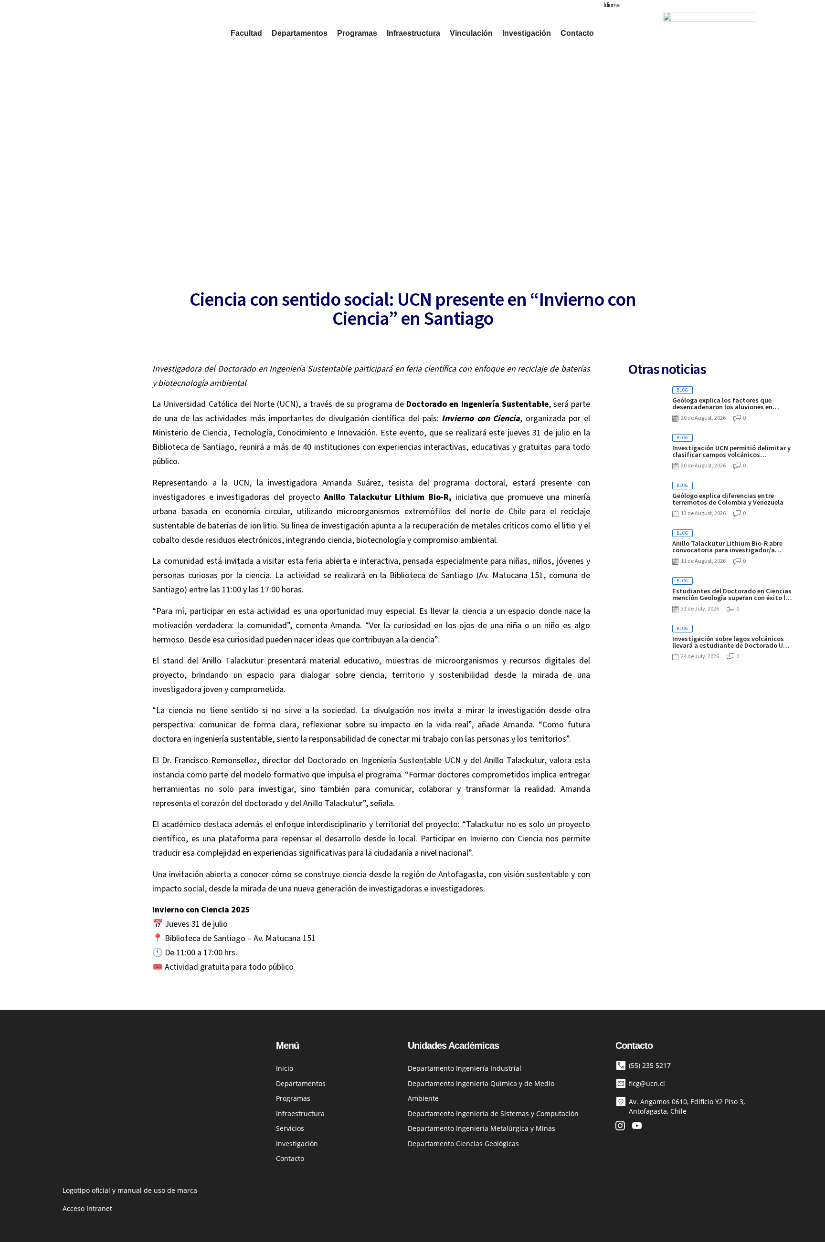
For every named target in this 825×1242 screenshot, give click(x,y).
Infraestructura (413, 33)
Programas (357, 33)
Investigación (526, 33)
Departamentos (300, 33)
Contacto (577, 33)
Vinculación (471, 33)
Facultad (246, 33)
